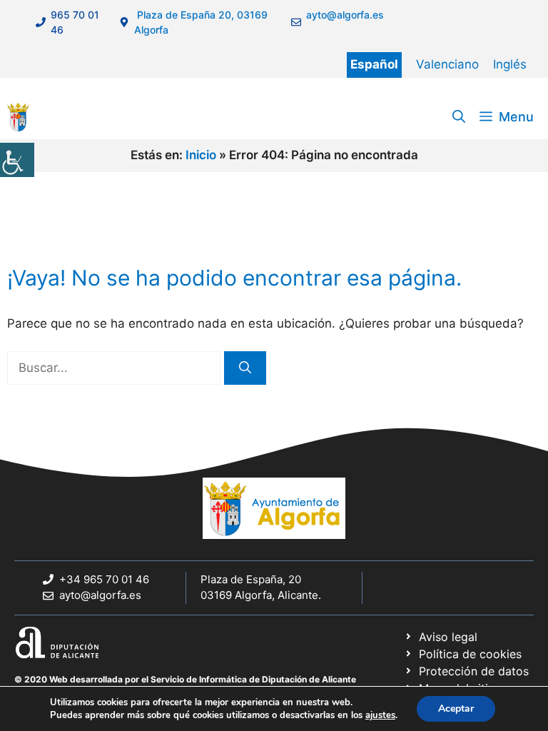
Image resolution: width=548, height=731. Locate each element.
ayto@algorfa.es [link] (100, 595)
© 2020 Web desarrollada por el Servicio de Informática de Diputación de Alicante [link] (185, 679)
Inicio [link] (201, 155)
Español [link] (374, 64)
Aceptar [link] (456, 708)
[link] (17, 160)
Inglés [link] (510, 64)
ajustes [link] (380, 715)
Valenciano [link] (447, 64)
